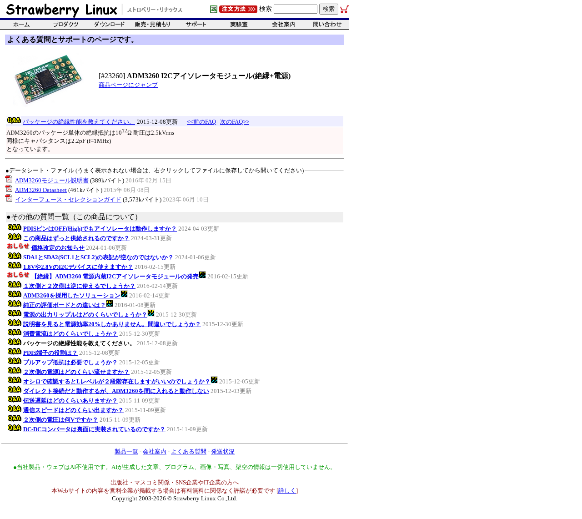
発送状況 (223, 451)
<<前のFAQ (201, 121)
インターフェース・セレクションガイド (68, 199)
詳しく (287, 490)
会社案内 (154, 451)
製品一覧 (126, 451)
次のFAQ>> (234, 121)
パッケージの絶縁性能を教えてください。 (79, 121)
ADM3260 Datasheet (41, 189)
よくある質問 (188, 451)
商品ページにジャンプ (128, 84)
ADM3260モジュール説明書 (52, 180)
